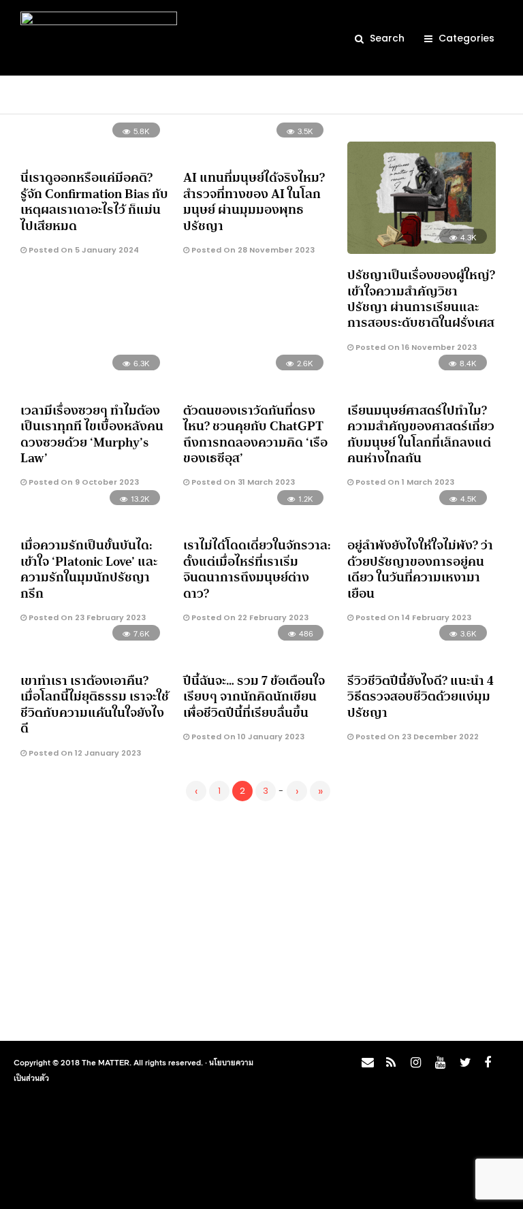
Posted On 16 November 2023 (415, 347)
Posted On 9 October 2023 (83, 482)
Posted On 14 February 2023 (412, 617)
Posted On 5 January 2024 (83, 249)
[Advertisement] (261, 918)
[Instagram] (413, 1066)
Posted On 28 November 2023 (252, 249)
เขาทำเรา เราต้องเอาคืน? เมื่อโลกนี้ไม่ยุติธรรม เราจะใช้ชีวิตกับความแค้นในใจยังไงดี (94, 704)
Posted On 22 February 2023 (248, 617)
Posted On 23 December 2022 (416, 736)
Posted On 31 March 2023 (242, 482)
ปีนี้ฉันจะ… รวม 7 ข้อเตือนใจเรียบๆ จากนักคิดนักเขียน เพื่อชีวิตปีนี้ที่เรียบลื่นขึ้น (254, 697)
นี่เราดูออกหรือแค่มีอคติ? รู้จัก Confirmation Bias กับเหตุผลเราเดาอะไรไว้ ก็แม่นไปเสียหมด (94, 201)
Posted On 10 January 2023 (246, 736)
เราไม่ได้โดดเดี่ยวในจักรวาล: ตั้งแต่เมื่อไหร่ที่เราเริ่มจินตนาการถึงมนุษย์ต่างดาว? (257, 569)
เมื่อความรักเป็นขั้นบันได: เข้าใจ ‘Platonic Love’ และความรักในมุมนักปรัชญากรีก (88, 569)
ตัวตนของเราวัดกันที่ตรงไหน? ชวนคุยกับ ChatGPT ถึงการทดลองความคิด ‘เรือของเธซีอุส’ (255, 434)
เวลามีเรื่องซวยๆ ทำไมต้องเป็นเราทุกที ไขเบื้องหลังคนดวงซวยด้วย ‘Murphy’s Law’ (91, 434)
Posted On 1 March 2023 (403, 482)
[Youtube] (437, 1066)
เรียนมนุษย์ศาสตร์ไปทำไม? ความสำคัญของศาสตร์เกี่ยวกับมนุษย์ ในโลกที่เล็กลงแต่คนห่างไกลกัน (420, 434)
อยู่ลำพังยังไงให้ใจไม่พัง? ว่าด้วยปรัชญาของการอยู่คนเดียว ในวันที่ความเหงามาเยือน (420, 569)
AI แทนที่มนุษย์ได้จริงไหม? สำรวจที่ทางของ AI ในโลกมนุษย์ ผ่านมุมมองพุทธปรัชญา (254, 201)
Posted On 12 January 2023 (84, 752)
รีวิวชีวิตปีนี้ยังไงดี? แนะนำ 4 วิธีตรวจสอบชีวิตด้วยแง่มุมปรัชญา (420, 697)
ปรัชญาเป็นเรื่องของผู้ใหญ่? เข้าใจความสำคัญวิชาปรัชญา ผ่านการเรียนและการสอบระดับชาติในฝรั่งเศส (421, 299)
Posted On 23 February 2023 (86, 617)
